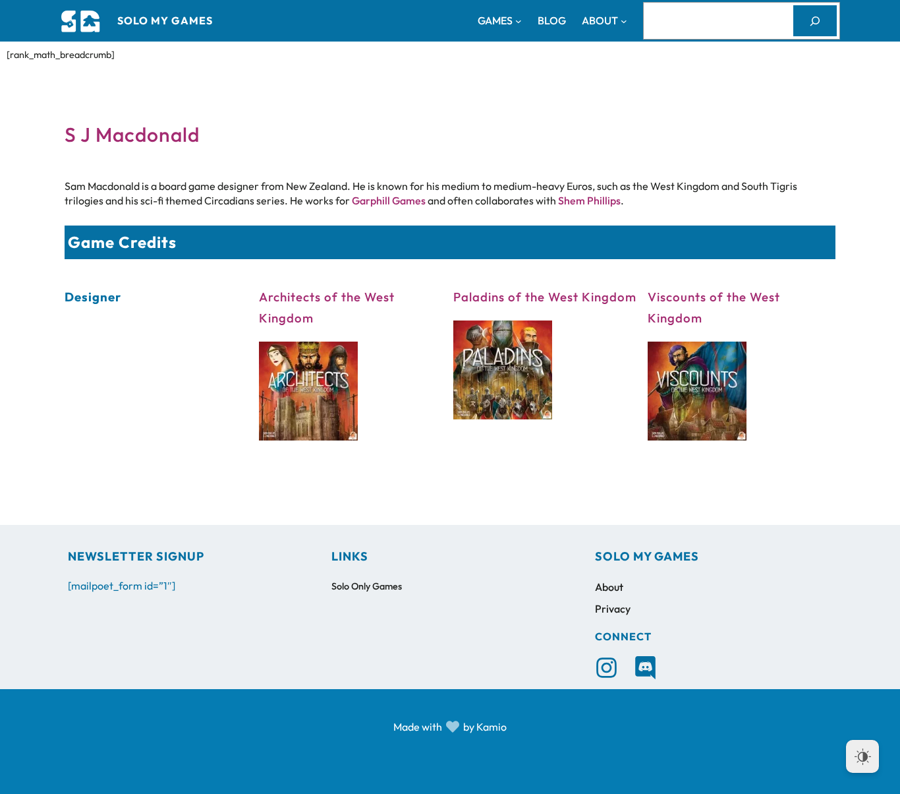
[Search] (815, 20)
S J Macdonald (132, 134)
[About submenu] (624, 21)
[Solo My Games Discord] (645, 667)
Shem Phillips (589, 200)
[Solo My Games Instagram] (606, 667)
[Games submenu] (518, 21)
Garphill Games (389, 200)
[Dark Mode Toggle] (862, 756)
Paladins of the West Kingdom (544, 297)
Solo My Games (165, 20)
